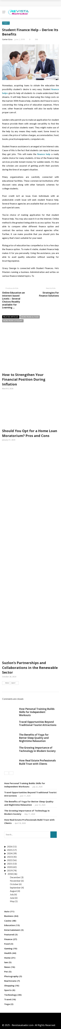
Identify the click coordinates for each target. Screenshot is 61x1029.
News (7, 967)
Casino (7, 920)
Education (9, 925)
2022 (9, 860)
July (12, 894)
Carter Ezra (7, 39)
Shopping (9, 985)
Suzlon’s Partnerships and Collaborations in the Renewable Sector (30, 667)
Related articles (10, 317)
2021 (9, 863)
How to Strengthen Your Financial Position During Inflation (23, 379)
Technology (10, 994)
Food (7, 943)
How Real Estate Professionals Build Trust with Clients (37, 762)
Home (7, 957)
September (15, 887)
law (6, 962)
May (12, 901)
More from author (30, 317)
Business (8, 916)
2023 (9, 856)
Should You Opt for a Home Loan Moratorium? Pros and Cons (29, 433)
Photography (11, 976)
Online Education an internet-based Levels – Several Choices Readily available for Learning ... (13, 300)
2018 (10, 873)
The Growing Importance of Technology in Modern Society (37, 749)
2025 (9, 850)
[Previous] (6, 773)
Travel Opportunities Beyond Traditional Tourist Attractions (37, 723)
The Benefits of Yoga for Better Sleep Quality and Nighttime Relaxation (34, 738)
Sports (8, 990)
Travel (7, 999)
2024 (9, 853)
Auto (7, 911)
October (14, 884)
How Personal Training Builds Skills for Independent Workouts (36, 712)
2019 (9, 870)
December (15, 877)
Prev (7, 683)
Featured (9, 934)
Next (13, 683)
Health (7, 953)
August (13, 891)
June (12, 897)
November (15, 880)
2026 (9, 846)
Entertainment (12, 929)
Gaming (8, 948)
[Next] (11, 773)
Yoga (7, 1004)
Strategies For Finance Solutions (49, 294)
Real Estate (10, 980)
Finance (6, 23)
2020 (9, 867)
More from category (12, 320)
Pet (6, 971)
